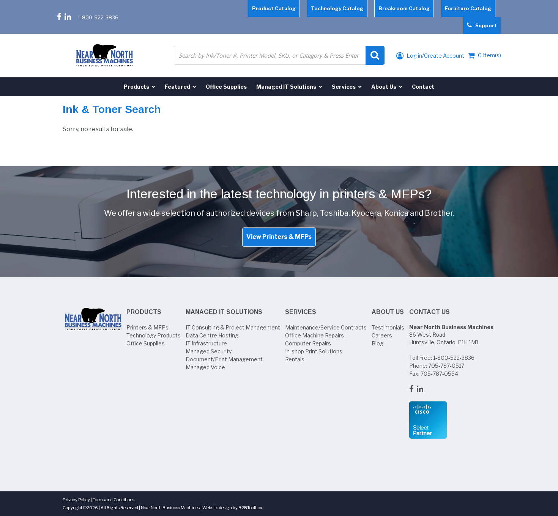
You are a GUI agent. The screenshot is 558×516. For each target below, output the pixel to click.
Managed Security (209, 351)
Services (300, 312)
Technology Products (153, 335)
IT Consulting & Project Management (233, 327)
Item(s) (489, 55)
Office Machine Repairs (314, 335)
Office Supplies (145, 343)
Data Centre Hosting (212, 335)
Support (484, 25)
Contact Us (429, 312)
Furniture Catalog (468, 8)
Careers (382, 335)
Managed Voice (205, 367)
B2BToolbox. (250, 507)
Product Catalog (274, 8)
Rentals (294, 359)
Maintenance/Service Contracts (326, 327)
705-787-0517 (446, 365)
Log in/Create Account (434, 55)
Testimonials (388, 327)
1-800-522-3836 (98, 17)
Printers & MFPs (147, 327)
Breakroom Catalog (404, 8)
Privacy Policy (76, 499)
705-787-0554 (439, 373)
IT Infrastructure (206, 343)
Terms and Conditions (113, 499)
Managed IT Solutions (224, 312)
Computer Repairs (308, 343)
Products (143, 312)
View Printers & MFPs (279, 236)
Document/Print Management (224, 359)
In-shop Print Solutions (313, 351)
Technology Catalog (337, 8)
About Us (388, 312)
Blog (377, 343)
